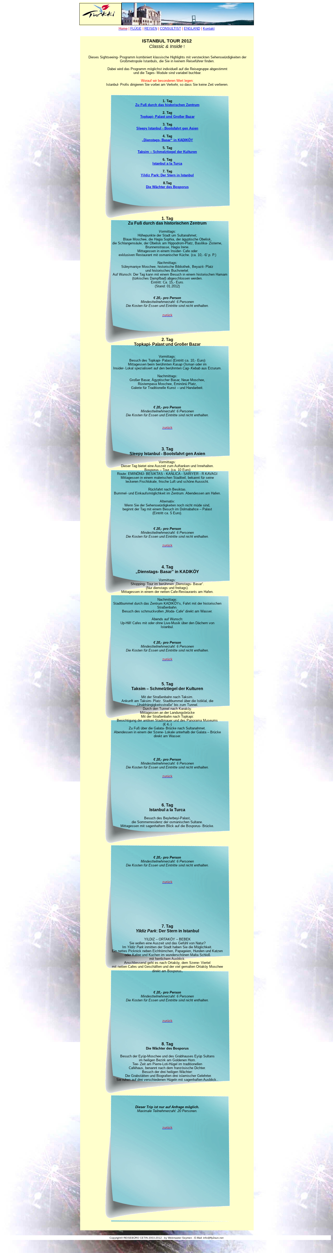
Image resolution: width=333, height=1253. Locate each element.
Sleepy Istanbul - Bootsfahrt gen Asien (167, 128)
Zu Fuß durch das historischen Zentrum (167, 105)
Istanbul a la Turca (167, 163)
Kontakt (209, 28)
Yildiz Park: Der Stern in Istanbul (167, 175)
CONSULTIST (170, 28)
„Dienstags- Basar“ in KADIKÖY (167, 140)
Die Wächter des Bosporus (167, 187)
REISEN (150, 28)
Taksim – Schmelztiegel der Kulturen (167, 152)
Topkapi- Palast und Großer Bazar (167, 117)
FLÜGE (136, 28)
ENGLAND (192, 28)
